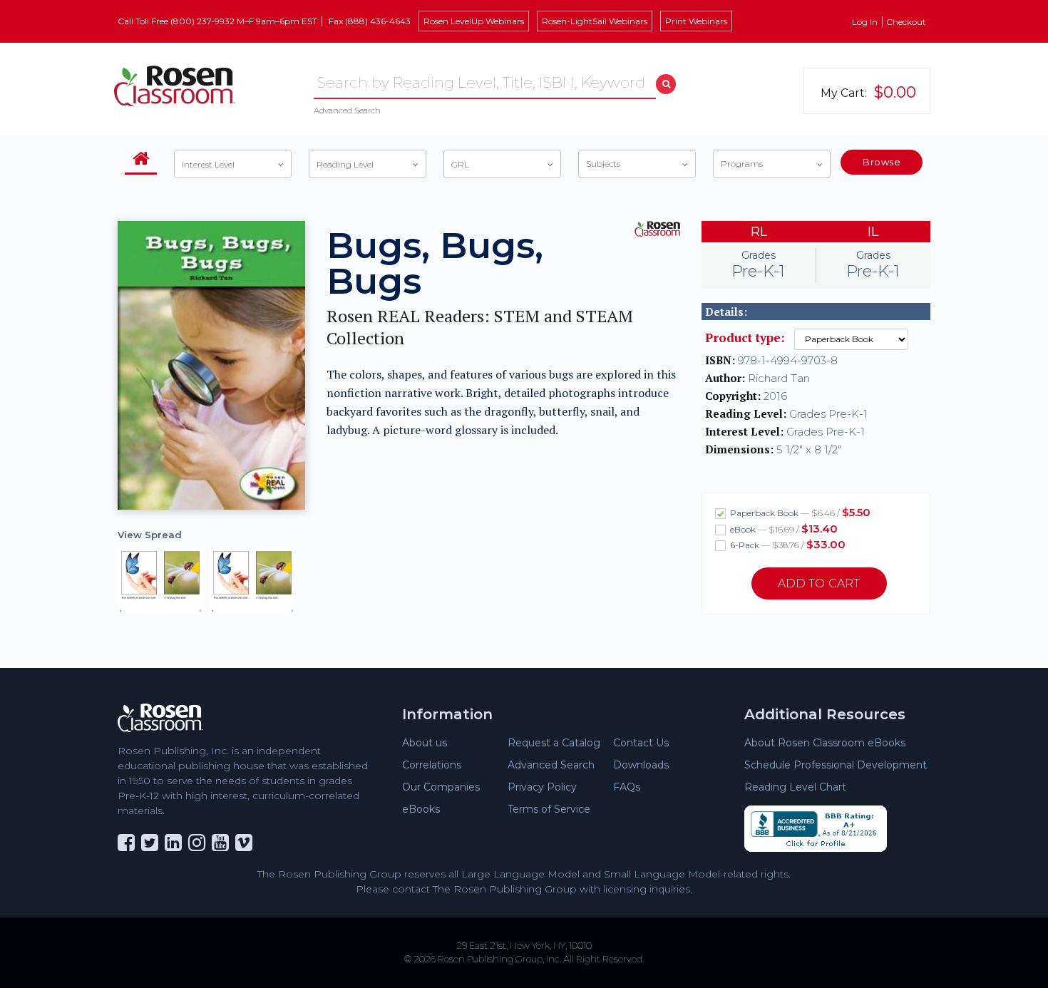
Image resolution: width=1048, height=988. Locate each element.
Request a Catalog (554, 742)
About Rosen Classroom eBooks (824, 742)
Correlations (431, 764)
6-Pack (787, 544)
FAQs (626, 787)
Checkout (906, 21)
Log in (865, 21)
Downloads (641, 764)
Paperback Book (799, 512)
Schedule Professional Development (835, 764)
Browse (881, 162)
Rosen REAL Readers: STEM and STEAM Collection (480, 327)
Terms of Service (549, 809)
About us (424, 742)
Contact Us (641, 742)
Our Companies (441, 787)
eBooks (421, 809)
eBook (783, 528)
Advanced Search (347, 110)
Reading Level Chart (795, 787)
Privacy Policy (542, 787)
